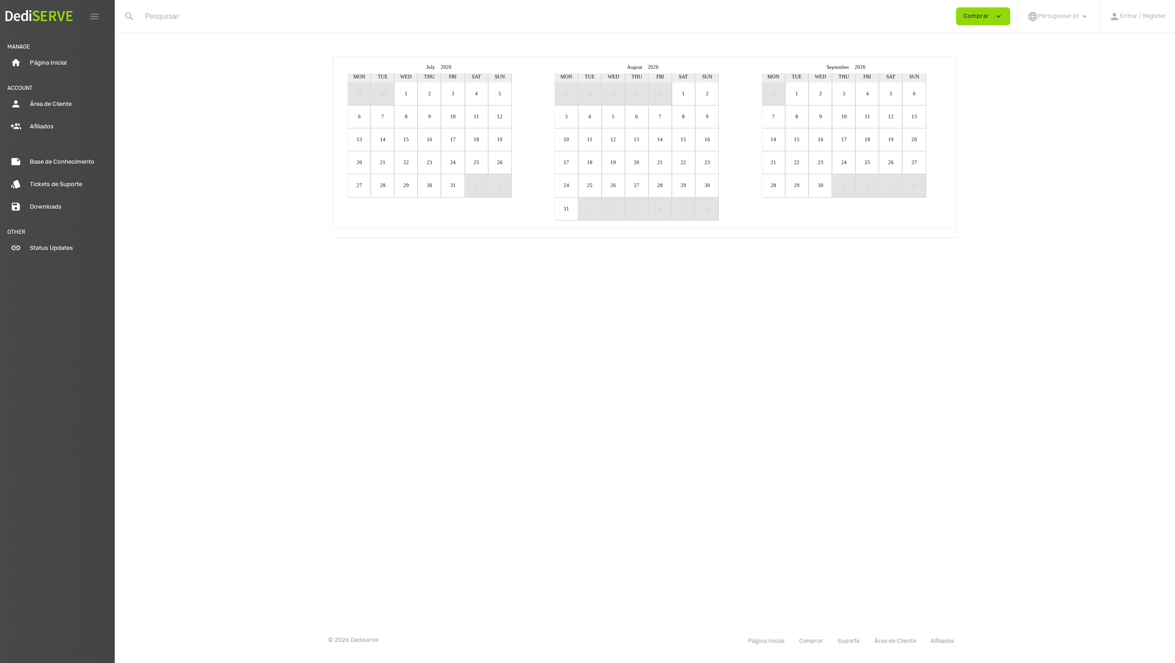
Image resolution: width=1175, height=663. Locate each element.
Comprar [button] (983, 16)
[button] (1058, 16)
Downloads (36, 206)
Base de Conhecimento (53, 161)
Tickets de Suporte (46, 184)
